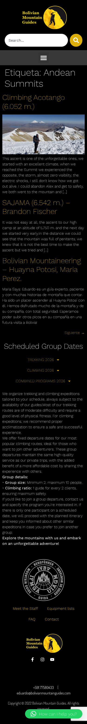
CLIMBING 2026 (40, 370)
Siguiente (74, 332)
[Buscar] (76, 40)
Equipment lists (60, 608)
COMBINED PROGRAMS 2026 (40, 381)
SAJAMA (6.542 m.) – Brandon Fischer (36, 207)
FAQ (32, 619)
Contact (52, 619)
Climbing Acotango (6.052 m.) (33, 102)
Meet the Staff (25, 608)
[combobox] (36, 40)
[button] (43, 57)
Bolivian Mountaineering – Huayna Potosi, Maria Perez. (41, 269)
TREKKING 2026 (40, 359)
